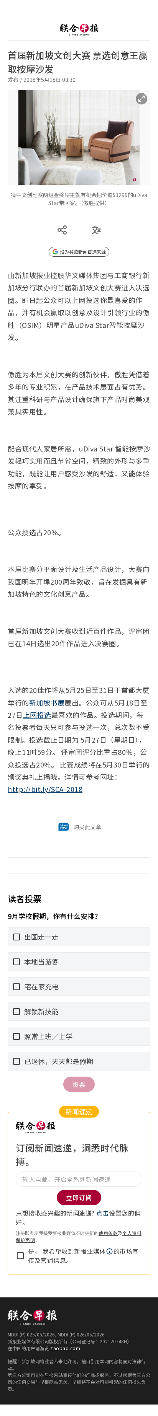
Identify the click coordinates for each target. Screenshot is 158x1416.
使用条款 (108, 1233)
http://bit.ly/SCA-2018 (45, 789)
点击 (102, 1212)
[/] (79, 29)
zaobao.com (65, 1348)
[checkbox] (20, 1255)
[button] (110, 1251)
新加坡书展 (47, 702)
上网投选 (37, 715)
